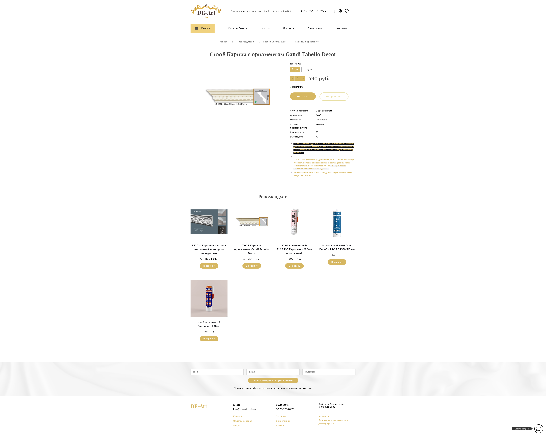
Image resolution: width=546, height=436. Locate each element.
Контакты (341, 28)
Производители (245, 41)
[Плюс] (303, 78)
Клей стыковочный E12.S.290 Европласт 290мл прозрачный (294, 249)
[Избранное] (347, 11)
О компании (315, 28)
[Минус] (292, 78)
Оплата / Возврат (238, 28)
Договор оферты (326, 424)
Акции (266, 28)
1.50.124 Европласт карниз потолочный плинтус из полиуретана (209, 249)
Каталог (237, 416)
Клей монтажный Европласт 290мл (209, 324)
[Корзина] (353, 11)
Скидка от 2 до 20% (282, 11)
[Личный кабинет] (340, 11)
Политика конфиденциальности (333, 420)
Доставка (288, 28)
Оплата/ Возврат (242, 421)
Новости (280, 425)
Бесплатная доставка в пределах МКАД (250, 11)
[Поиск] (333, 11)
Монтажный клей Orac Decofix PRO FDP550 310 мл (337, 247)
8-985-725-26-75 (313, 11)
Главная (223, 41)
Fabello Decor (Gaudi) (274, 41)
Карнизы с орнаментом (307, 41)
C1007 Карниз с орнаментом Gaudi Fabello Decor (251, 249)
